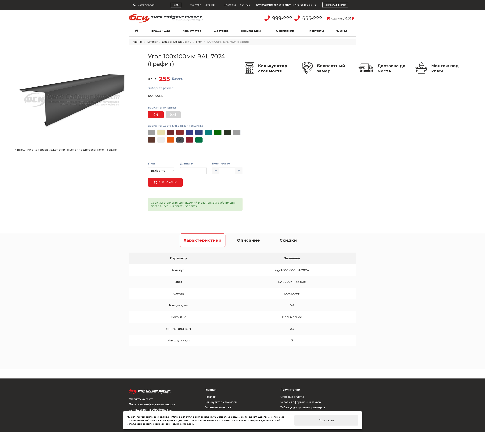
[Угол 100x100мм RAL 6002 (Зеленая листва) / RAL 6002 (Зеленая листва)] (218, 132)
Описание (248, 240)
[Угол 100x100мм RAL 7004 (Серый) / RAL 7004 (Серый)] (237, 132)
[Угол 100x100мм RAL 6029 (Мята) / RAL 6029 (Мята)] (199, 140)
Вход (343, 31)
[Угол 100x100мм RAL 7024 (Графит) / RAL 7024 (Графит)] (180, 140)
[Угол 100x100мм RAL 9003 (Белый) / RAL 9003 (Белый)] (161, 140)
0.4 (155, 114)
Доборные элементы (177, 41)
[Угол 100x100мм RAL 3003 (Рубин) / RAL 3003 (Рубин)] (189, 140)
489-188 (210, 4)
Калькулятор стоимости (272, 68)
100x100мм (156, 96)
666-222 (312, 18)
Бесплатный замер (331, 68)
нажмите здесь (185, 424)
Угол (199, 41)
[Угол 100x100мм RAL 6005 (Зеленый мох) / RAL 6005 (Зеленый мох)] (227, 132)
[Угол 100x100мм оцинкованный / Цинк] (151, 132)
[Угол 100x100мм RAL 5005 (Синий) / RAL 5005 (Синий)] (199, 132)
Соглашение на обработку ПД (150, 409)
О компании (285, 31)
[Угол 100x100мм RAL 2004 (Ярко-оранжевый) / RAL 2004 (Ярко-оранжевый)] (170, 140)
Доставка (221, 31)
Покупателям (251, 31)
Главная (137, 41)
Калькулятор (191, 31)
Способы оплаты (292, 397)
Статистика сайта (141, 399)
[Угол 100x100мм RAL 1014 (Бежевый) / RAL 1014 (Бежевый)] (161, 132)
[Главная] (137, 31)
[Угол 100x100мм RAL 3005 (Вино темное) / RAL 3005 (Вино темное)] (170, 132)
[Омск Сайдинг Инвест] (166, 21)
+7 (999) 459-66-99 (304, 4)
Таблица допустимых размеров (302, 407)
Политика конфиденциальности (152, 404)
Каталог (152, 41)
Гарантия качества (218, 407)
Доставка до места (391, 68)
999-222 (282, 18)
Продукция (160, 31)
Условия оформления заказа (300, 402)
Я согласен (326, 420)
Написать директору (335, 5)
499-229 (245, 4)
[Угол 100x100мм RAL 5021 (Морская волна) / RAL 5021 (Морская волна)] (208, 132)
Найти (176, 5)
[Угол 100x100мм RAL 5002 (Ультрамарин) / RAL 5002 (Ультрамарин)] (189, 132)
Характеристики (202, 240)
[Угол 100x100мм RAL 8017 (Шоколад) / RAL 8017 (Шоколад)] (151, 140)
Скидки (288, 240)
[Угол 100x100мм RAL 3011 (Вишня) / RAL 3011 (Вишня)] (180, 132)
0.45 (173, 114)
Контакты (316, 31)
